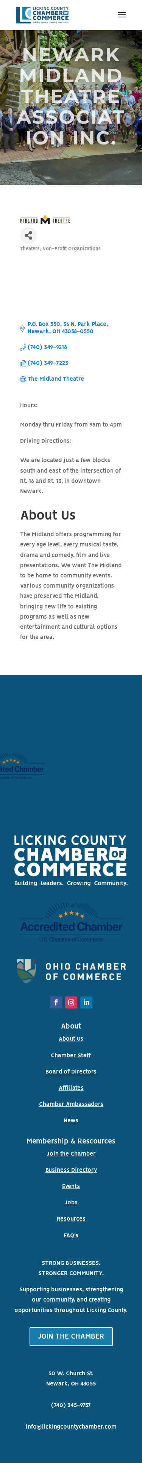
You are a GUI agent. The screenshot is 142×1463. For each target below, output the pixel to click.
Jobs (71, 1203)
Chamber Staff (71, 1056)
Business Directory (71, 1170)
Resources (71, 1219)
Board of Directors (71, 1072)
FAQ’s (71, 1236)
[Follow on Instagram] (71, 1002)
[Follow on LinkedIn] (86, 1002)
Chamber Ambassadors (71, 1105)
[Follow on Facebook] (56, 1002)
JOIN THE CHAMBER (71, 1336)
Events (71, 1187)
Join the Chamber (71, 1154)
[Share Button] (28, 235)
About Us (71, 1039)
